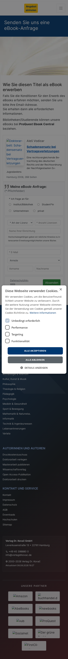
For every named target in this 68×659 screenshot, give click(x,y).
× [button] (60, 289)
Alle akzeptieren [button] (35, 350)
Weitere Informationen (43, 312)
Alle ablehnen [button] (35, 359)
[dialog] (34, 329)
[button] (34, 367)
